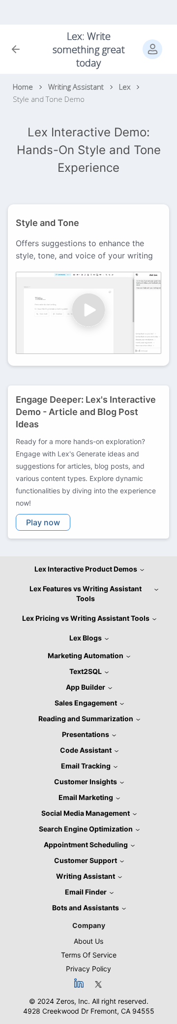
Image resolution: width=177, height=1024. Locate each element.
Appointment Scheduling (86, 844)
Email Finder (86, 892)
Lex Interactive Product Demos (85, 569)
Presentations (85, 734)
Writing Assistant (85, 876)
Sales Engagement (86, 703)
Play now (43, 522)
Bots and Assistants (85, 907)
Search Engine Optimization (86, 829)
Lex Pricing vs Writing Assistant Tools (85, 618)
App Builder (85, 687)
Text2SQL (85, 671)
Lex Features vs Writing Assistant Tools (86, 593)
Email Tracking (86, 766)
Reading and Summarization (85, 718)
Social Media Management (85, 813)
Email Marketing (86, 797)
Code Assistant (86, 750)
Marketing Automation (85, 655)
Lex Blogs (85, 638)
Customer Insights (85, 781)
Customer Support (85, 860)
